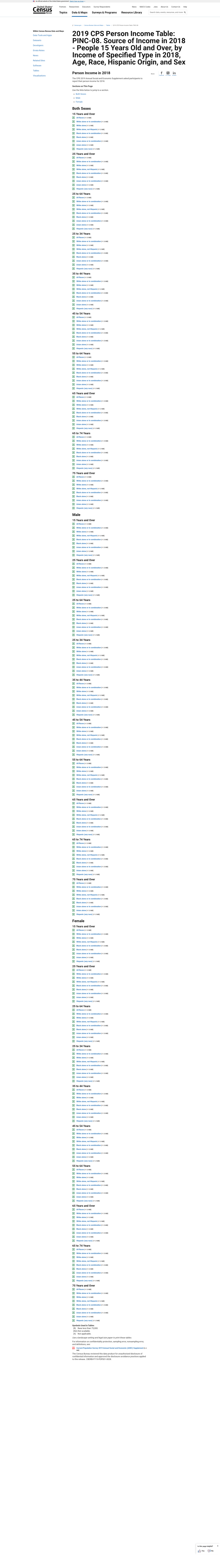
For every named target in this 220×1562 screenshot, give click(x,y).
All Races (80, 118)
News (134, 7)
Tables (108, 25)
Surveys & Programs (104, 12)
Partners (62, 7)
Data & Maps (79, 12)
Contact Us (175, 7)
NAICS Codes (145, 7)
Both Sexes (81, 94)
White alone (81, 125)
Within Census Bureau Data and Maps (48, 31)
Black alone (81, 137)
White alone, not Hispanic (86, 129)
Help (185, 7)
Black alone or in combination (88, 133)
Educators (86, 7)
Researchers (74, 7)
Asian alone (81, 145)
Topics (63, 12)
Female (79, 102)
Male (78, 98)
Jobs (156, 7)
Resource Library (131, 12)
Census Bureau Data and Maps (94, 25)
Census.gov (78, 25)
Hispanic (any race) (84, 149)
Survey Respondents (102, 7)
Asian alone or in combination (88, 141)
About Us (164, 7)
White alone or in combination (88, 122)
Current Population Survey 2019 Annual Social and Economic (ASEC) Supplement (109, 1348)
